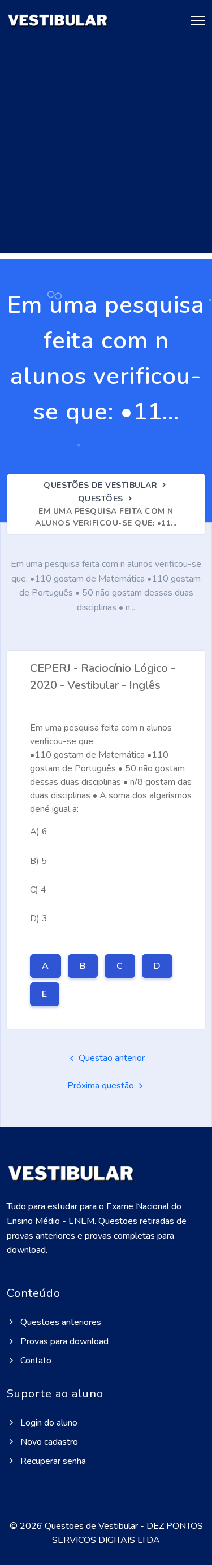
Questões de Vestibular (100, 485)
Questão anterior (110, 1058)
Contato (34, 1360)
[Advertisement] (106, 147)
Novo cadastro (48, 1442)
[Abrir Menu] (192, 21)
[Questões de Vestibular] (58, 21)
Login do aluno (47, 1423)
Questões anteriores (59, 1322)
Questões (100, 498)
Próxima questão (101, 1085)
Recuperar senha (52, 1461)
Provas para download (63, 1341)
